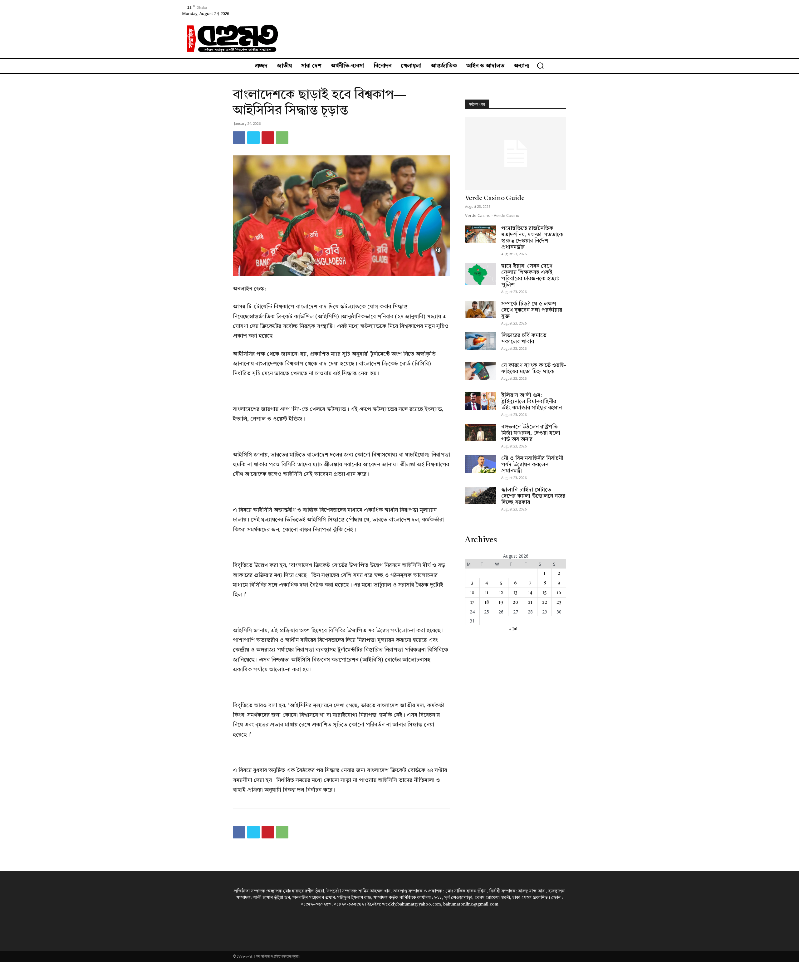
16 (559, 593)
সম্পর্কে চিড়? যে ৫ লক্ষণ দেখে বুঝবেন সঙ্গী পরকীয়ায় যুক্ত (531, 310)
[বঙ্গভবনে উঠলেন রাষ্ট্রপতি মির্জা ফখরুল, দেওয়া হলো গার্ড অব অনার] (480, 432)
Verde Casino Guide (495, 198)
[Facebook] (239, 137)
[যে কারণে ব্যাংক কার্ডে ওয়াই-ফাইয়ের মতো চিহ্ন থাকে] (480, 371)
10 (472, 593)
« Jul (513, 629)
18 (487, 602)
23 (558, 602)
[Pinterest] (268, 137)
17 (472, 602)
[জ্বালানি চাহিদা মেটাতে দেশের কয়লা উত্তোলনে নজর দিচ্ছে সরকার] (480, 495)
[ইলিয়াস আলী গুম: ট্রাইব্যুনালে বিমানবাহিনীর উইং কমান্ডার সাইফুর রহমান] (480, 401)
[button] (540, 65)
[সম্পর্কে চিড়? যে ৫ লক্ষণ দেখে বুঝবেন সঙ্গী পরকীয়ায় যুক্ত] (480, 309)
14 (530, 593)
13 (515, 593)
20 (515, 602)
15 (544, 593)
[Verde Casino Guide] (515, 153)
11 (486, 593)
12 (501, 593)
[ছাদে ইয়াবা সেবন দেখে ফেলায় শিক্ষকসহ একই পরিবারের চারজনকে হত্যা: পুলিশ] (480, 274)
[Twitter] (253, 137)
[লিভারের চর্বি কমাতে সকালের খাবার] (480, 341)
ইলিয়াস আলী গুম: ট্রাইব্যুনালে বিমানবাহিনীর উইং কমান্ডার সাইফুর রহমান (531, 402)
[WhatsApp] (282, 137)
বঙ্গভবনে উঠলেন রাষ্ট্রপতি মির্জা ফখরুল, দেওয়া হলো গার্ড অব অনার (530, 433)
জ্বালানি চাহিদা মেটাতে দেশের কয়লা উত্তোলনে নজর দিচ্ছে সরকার (533, 496)
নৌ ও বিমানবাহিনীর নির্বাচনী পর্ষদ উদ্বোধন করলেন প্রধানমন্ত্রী (532, 465)
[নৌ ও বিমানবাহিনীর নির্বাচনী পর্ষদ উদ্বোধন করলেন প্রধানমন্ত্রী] (480, 464)
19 (501, 602)
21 (530, 602)
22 (544, 602)
